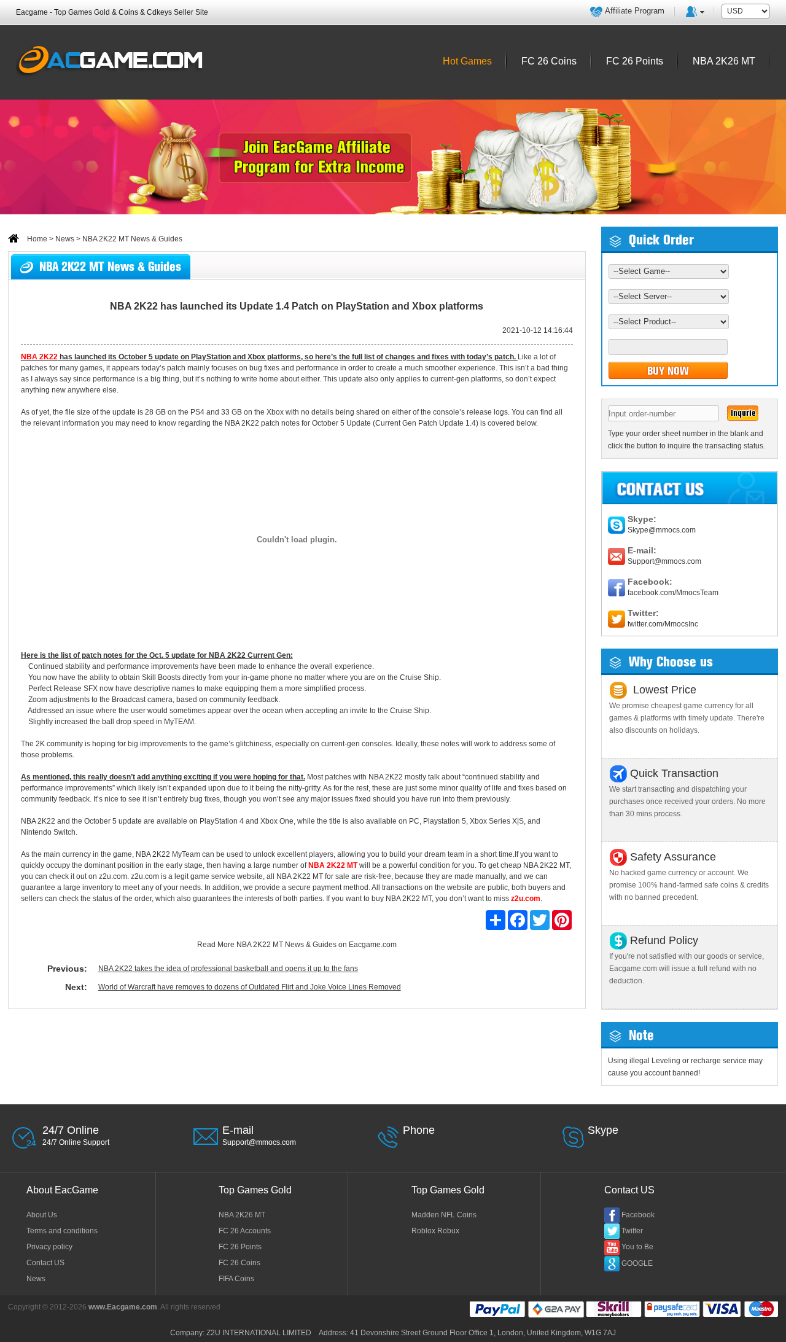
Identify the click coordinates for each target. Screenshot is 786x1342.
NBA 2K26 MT (242, 1215)
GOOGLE (637, 1263)
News (64, 239)
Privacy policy (49, 1247)
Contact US (45, 1262)
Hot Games (467, 61)
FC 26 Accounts (245, 1231)
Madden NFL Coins (444, 1215)
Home (36, 239)
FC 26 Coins (239, 1262)
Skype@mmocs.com (662, 530)
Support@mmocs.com (664, 561)
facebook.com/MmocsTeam (673, 592)
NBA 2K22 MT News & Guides (286, 944)
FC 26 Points (240, 1247)
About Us (41, 1215)
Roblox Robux (435, 1231)
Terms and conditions (62, 1231)
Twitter (632, 1231)
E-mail (238, 1130)
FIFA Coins (236, 1278)
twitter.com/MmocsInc (663, 624)
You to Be (637, 1247)
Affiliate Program (634, 10)
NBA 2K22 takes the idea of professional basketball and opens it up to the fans (228, 968)
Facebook (638, 1215)
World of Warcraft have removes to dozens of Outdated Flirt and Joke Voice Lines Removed (249, 987)
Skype (603, 1130)
